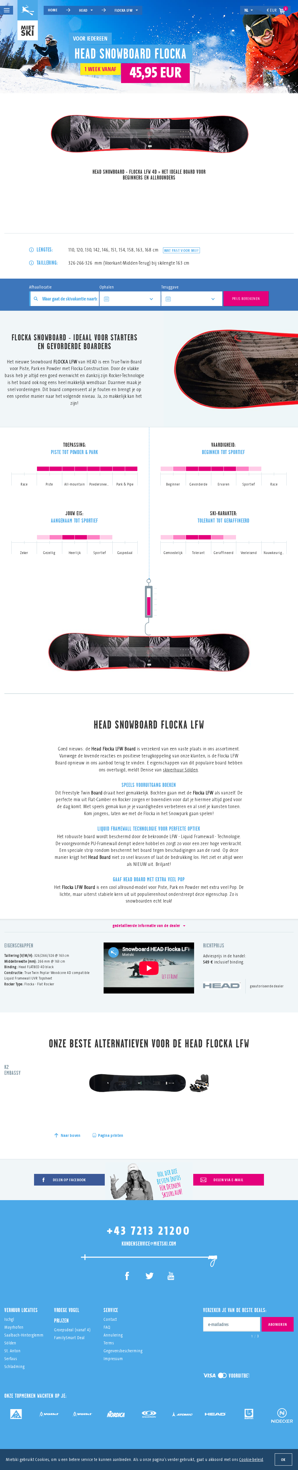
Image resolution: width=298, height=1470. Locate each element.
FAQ (107, 1327)
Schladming (14, 1366)
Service (111, 1310)
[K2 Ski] (16, 1414)
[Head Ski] (215, 1414)
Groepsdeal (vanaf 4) (72, 1329)
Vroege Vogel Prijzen (66, 1315)
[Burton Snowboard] (249, 1414)
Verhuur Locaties (21, 1310)
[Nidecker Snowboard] (282, 1417)
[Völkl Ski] (82, 1414)
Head (83, 10)
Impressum (113, 1358)
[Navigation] (6, 10)
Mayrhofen (14, 1327)
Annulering (113, 1335)
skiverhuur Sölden (180, 769)
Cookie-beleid (251, 1459)
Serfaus (10, 1358)
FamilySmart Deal (69, 1337)
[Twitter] (149, 1277)
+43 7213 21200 (149, 1230)
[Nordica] (116, 1414)
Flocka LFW (124, 10)
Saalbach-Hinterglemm (24, 1335)
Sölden (10, 1343)
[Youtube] (171, 1277)
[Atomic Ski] (182, 1414)
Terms (109, 1343)
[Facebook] (127, 1277)
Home (52, 10)
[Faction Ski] (49, 1414)
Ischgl (9, 1319)
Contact (110, 1319)
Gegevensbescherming (123, 1350)
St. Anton (12, 1350)
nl (246, 10)
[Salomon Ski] (149, 1414)
